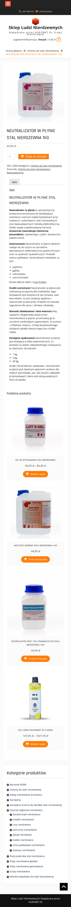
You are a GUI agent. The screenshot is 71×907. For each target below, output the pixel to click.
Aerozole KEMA (18, 784)
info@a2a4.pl (45, 11)
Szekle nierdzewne (23, 840)
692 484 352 (28, 11)
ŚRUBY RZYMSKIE (22, 834)
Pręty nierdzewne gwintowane (26, 866)
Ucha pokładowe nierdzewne (29, 845)
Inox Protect (39, 282)
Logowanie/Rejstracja (25, 39)
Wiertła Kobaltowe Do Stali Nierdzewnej (32, 876)
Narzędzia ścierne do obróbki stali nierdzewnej (36, 805)
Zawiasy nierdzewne (24, 850)
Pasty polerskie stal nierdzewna (27, 856)
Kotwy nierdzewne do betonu (26, 794)
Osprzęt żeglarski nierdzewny (26, 810)
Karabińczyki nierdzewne (26, 814)
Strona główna (14, 50)
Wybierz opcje (37, 474)
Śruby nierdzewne (20, 871)
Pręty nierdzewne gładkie (24, 861)
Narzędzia (15, 799)
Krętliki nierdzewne (23, 819)
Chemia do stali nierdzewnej (43, 50)
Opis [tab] (14, 182)
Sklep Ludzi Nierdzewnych (35, 27)
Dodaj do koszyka (35, 156)
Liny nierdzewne (22, 824)
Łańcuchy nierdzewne (25, 829)
